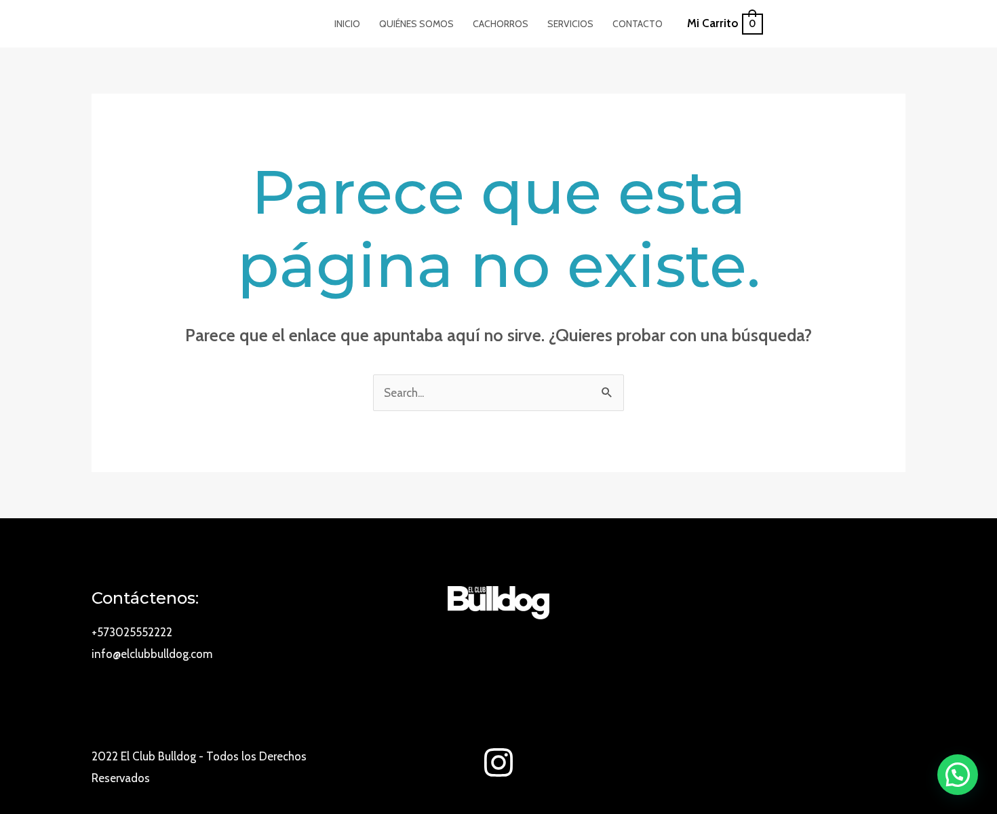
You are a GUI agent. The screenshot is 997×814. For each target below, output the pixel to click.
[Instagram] (498, 762)
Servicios (570, 24)
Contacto (637, 24)
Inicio (347, 24)
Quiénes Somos (416, 24)
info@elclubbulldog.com (152, 654)
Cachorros (500, 24)
